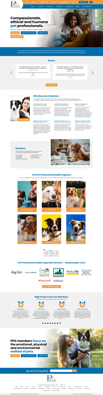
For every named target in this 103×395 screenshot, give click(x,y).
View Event (33, 75)
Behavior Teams (27, 242)
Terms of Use (79, 388)
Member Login (83, 2)
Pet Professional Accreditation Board (76, 209)
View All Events (51, 85)
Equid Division (19, 157)
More (22, 318)
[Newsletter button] (74, 371)
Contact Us (74, 2)
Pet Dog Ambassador (27, 209)
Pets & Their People (87, 6)
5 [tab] (55, 323)
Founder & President (56, 390)
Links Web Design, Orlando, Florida (29, 393)
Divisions (40, 6)
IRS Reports (64, 388)
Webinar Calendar (17, 36)
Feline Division (19, 156)
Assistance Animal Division (21, 159)
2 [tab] (48, 323)
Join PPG (53, 2)
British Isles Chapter (35, 157)
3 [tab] (50, 323)
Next (91, 72)
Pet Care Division (34, 156)
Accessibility (87, 388)
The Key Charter (56, 388)
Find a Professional (63, 2)
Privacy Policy (71, 388)
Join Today (15, 33)
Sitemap (36, 393)
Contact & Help (46, 390)
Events (32, 6)
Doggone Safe (51, 209)
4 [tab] (53, 323)
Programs (59, 6)
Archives (48, 388)
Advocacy (49, 6)
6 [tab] (57, 323)
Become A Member (23, 119)
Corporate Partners (76, 242)
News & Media (41, 388)
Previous (10, 72)
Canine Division (19, 155)
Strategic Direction (44, 2)
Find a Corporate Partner (51, 286)
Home (27, 2)
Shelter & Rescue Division (36, 155)
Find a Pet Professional (28, 33)
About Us (34, 2)
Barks (77, 6)
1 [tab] (45, 323)
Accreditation (69, 6)
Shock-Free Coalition (51, 242)
